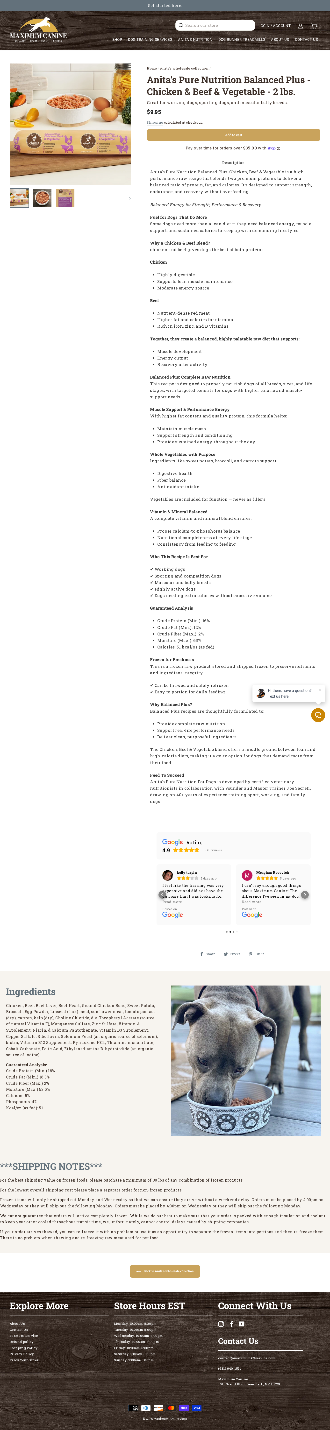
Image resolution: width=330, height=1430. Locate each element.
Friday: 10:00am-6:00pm (134, 1348)
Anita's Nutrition (195, 39)
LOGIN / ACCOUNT (274, 26)
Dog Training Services (150, 39)
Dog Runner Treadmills (241, 39)
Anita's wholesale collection (184, 68)
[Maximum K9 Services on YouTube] (241, 1324)
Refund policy (22, 1341)
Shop (117, 39)
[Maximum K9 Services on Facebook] (231, 1324)
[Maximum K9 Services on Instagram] (221, 1324)
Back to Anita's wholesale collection (168, 1271)
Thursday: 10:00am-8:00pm (136, 1341)
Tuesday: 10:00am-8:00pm (135, 1329)
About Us (280, 39)
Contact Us (306, 39)
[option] (165, 5)
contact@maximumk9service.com (246, 1358)
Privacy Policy (22, 1354)
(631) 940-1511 (229, 1368)
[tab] (233, 162)
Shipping (155, 122)
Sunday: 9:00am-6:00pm (134, 1360)
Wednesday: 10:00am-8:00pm (138, 1335)
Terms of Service (24, 1335)
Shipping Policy (23, 1348)
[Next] (128, 198)
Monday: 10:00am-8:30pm (135, 1323)
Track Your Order (24, 1360)
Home (152, 68)
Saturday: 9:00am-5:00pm (135, 1354)
